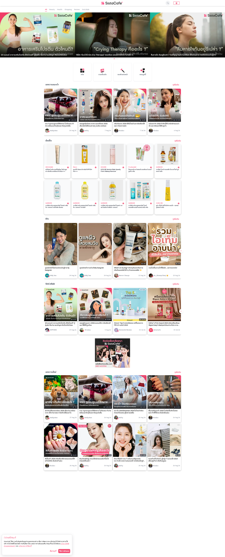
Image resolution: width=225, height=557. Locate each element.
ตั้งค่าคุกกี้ (53, 551)
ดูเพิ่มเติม (176, 85)
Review (77, 9)
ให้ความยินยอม (64, 551)
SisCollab (85, 9)
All (46, 9)
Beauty (52, 9)
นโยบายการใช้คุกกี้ (25, 546)
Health (59, 9)
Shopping (68, 9)
